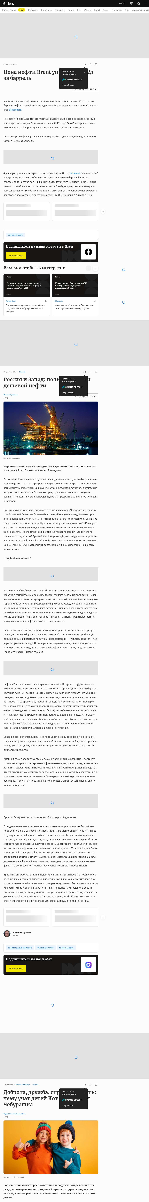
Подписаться (16, 224)
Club (127, 9)
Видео (71, 9)
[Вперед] (103, 180)
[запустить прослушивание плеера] (84, 56)
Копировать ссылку (87, 81)
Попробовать (68, 77)
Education (117, 9)
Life (79, 9)
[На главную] (8, 3)
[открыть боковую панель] (131, 3)
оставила (75, 141)
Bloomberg (15, 101)
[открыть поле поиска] (138, 3)
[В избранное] (46, 269)
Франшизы (46, 9)
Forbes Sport (11, 270)
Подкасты (60, 9)
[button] (145, 3)
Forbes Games (13, 9)
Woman (87, 9)
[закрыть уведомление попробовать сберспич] (84, 64)
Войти (122, 3)
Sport (97, 9)
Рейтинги (33, 9)
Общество (59, 270)
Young (106, 9)
